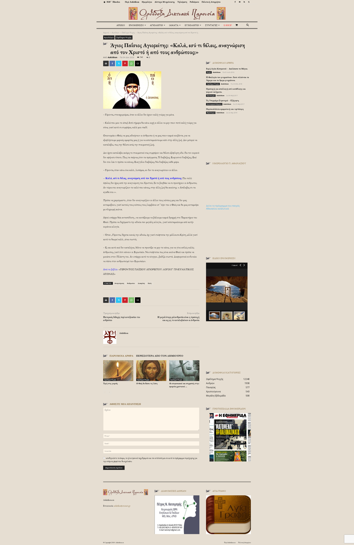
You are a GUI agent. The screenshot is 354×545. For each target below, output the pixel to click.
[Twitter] (249, 2)
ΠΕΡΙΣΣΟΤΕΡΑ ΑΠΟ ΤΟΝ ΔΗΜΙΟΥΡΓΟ (159, 355)
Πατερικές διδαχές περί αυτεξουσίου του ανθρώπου (121, 319)
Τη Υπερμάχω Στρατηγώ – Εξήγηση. (222, 100)
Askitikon (112, 57)
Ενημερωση (136, 25)
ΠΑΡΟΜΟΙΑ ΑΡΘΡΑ (121, 355)
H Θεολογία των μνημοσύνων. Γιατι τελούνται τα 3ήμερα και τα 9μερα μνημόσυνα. (227, 79)
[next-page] (109, 392)
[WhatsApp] (131, 63)
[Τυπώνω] (106, 63)
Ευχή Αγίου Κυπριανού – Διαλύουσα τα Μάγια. (227, 68)
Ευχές (209, 72)
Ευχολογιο (192, 25)
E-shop (228, 25)
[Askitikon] (177, 13)
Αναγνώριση (119, 283)
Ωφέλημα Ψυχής (128, 32)
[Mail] (240, 2)
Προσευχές (211, 96)
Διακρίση (141, 283)
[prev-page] (105, 392)
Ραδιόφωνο (194, 1)
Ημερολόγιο (147, 1)
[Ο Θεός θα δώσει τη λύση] (151, 370)
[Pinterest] (125, 63)
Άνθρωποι (131, 283)
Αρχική (120, 25)
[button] (247, 25)
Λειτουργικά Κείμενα (214, 104)
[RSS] (244, 2)
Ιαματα (173, 25)
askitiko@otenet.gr (122, 505)
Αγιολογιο (156, 25)
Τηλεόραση (182, 1)
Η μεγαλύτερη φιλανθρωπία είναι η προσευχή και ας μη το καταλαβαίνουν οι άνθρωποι (178, 319)
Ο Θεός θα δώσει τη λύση (147, 383)
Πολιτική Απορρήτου (211, 1)
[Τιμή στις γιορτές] (118, 370)
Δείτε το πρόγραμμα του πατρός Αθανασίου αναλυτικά (223, 207)
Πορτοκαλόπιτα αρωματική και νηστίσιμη (225, 109)
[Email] (137, 63)
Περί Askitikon (132, 1)
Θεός (150, 283)
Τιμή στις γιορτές (110, 383)
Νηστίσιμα (211, 113)
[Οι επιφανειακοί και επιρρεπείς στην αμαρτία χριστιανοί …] (184, 370)
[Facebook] (235, 2)
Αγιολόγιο (115, 32)
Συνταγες (211, 25)
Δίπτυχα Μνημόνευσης (165, 1)
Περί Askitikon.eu (229, 542)
